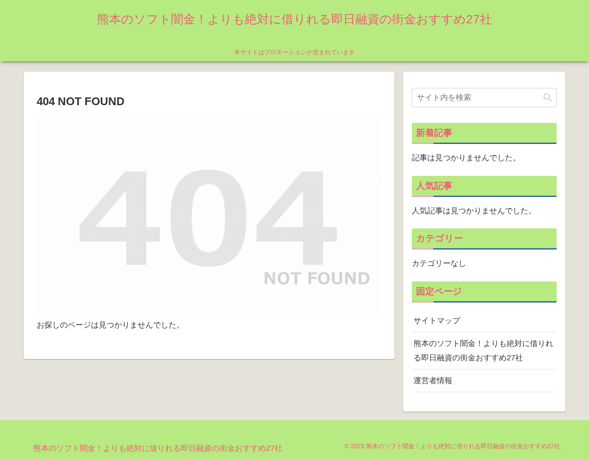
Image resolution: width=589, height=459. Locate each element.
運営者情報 (433, 380)
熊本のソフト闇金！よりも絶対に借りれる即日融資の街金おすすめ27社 (483, 350)
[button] (547, 98)
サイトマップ (437, 320)
